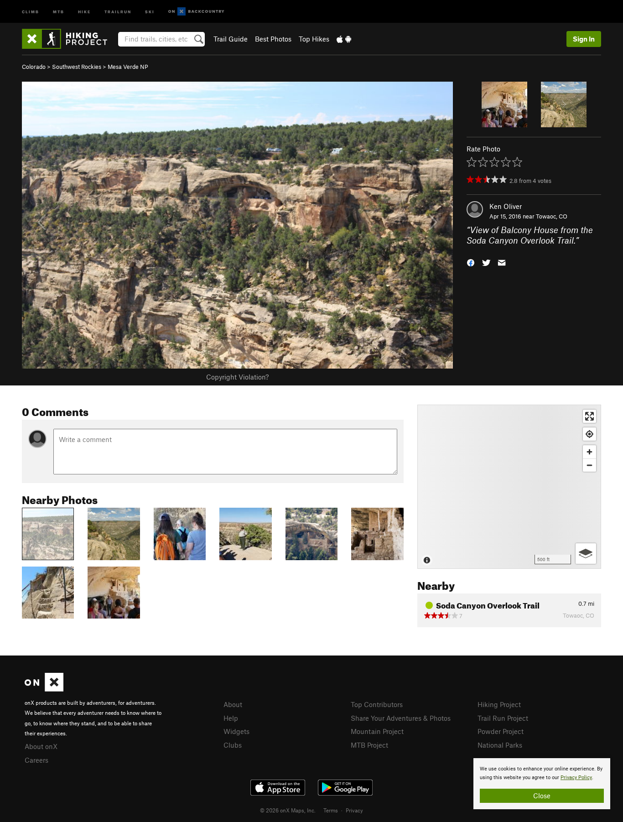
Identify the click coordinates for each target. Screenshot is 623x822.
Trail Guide (230, 39)
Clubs (232, 745)
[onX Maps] (44, 689)
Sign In (584, 39)
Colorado (34, 66)
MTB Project (369, 745)
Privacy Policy (576, 777)
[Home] (69, 39)
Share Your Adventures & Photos (401, 718)
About (232, 704)
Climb (30, 11)
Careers (36, 760)
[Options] (586, 553)
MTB (58, 11)
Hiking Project (499, 704)
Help (230, 718)
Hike (84, 11)
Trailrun (117, 11)
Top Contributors (377, 704)
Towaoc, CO (551, 216)
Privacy (354, 810)
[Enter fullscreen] (589, 416)
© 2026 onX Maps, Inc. (288, 810)
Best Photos (273, 39)
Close (541, 795)
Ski (150, 11)
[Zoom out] (589, 465)
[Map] (509, 486)
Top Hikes (314, 39)
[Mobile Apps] (344, 39)
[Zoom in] (589, 451)
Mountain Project (377, 731)
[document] (542, 784)
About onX (41, 746)
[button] (471, 261)
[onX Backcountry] (196, 11)
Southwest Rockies (76, 66)
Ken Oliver (505, 206)
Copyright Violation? (237, 377)
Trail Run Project (503, 718)
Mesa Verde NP (128, 66)
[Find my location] (589, 434)
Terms (330, 810)
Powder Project (501, 731)
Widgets (236, 731)
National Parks (500, 745)
